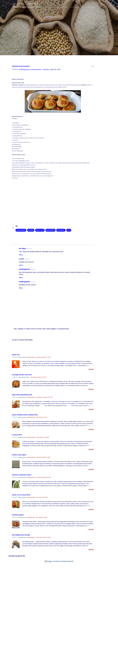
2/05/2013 (29, 248)
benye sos (16, 355)
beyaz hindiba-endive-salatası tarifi (25, 415)
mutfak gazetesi (25, 4)
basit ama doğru (88, 7)
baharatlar (74, 7)
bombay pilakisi (18, 515)
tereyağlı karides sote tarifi (22, 375)
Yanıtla (21, 255)
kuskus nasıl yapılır (19, 455)
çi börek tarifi (17, 435)
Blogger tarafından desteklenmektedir (60, 561)
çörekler (31, 230)
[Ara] (108, 4)
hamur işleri (40, 230)
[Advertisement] (103, 40)
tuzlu (68, 230)
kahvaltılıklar (50, 230)
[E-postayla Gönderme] (16, 227)
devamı (91, 369)
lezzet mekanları (61, 7)
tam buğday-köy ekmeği (21, 535)
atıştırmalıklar (20, 230)
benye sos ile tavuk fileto (21, 495)
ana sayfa (48, 7)
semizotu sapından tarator (21, 475)
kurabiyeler (61, 230)
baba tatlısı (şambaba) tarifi (22, 395)
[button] (92, 66)
